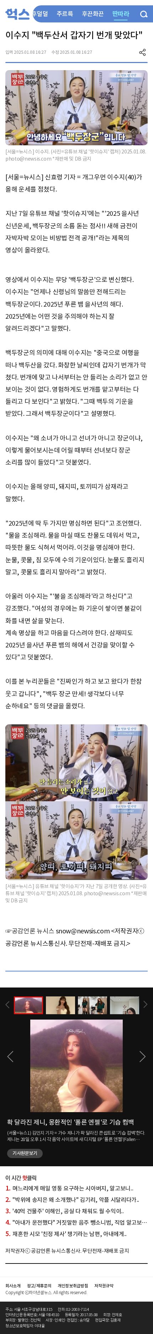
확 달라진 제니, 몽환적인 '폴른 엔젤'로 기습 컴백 (70, 1122)
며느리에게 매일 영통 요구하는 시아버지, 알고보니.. (69, 1188)
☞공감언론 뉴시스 (29, 931)
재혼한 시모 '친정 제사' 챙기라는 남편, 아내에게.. (66, 1233)
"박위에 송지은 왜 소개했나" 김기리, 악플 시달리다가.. (72, 1199)
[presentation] (7, 1005)
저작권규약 (103, 1285)
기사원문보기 (24, 1153)
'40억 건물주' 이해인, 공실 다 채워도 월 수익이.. (64, 1211)
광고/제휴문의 (39, 1285)
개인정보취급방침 (73, 1285)
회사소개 (13, 1285)
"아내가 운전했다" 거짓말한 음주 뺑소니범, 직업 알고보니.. (77, 1222)
